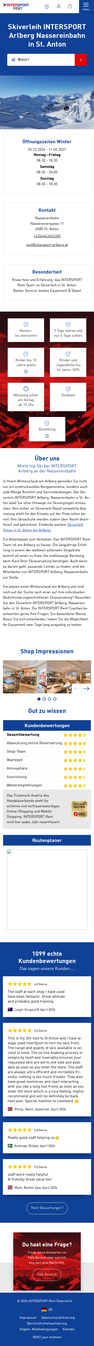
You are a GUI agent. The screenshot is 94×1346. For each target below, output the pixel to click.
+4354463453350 (47, 236)
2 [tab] (44, 699)
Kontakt (68, 1329)
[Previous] (76, 688)
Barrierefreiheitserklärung (47, 1323)
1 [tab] (38, 699)
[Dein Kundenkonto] (59, 6)
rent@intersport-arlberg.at (47, 245)
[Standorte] (47, 6)
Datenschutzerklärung (58, 1317)
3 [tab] (49, 699)
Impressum (28, 1317)
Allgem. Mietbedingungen (39, 1329)
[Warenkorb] (71, 6)
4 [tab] (54, 699)
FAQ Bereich (47, 1275)
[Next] (86, 688)
